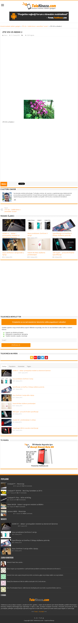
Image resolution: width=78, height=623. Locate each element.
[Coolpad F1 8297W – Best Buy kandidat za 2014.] (3, 492)
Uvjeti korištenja (49, 620)
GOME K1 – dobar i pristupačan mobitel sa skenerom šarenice (10, 235)
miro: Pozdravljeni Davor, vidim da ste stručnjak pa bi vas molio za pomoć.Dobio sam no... (34, 588)
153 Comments (28, 486)
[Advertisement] (39, 68)
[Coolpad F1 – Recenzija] (3, 485)
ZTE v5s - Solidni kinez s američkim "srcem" (35, 26)
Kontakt (41, 611)
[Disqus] (39, 289)
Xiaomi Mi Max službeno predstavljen (36, 254)
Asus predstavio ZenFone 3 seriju (23, 379)
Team (36, 611)
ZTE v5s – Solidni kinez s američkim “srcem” (12, 209)
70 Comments (22, 499)
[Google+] (35, 357)
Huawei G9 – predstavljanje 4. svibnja (24, 420)
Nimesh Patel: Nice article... (15, 562)
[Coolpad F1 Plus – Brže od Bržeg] (3, 499)
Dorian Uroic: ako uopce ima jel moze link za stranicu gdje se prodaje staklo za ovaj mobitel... (35, 575)
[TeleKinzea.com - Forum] (39, 16)
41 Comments (21, 506)
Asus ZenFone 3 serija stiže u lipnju (23, 395)
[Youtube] (46, 357)
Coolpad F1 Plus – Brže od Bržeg (19, 498)
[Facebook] (39, 357)
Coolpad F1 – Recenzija (15, 484)
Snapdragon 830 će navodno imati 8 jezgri (25, 428)
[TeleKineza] (39, 6)
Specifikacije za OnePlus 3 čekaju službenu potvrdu (62, 234)
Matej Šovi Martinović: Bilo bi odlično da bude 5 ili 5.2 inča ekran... (26, 581)
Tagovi (29, 366)
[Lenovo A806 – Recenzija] (3, 513)
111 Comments (22, 493)
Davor (6, 35)
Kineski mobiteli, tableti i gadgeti (10, 26)
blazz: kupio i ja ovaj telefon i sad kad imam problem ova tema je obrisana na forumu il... (34, 569)
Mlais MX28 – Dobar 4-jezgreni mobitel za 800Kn (25, 504)
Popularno (12, 366)
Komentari (21, 366)
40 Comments (28, 513)
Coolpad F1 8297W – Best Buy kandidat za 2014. (24, 491)
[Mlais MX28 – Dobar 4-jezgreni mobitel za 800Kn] (3, 506)
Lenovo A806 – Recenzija (16, 511)
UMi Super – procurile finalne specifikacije (25, 412)
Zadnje (4, 366)
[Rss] (31, 357)
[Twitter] (42, 357)
